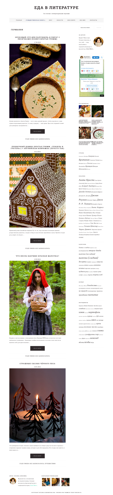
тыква (80, 338)
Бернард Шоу (99, 186)
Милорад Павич (99, 210)
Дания (101, 160)
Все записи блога (42, 139)
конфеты (91, 265)
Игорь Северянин (87, 207)
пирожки (87, 268)
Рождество (92, 285)
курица (89, 316)
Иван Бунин (81, 207)
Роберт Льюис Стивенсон (92, 220)
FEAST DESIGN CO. (76, 492)
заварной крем (98, 308)
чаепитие (93, 294)
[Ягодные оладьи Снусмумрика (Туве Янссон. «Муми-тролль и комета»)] (65, 482)
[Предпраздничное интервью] (46, 482)
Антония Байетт (91, 183)
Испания (81, 163)
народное (97, 234)
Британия (84, 159)
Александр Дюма (83, 183)
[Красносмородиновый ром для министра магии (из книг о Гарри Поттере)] (85, 133)
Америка (91, 156)
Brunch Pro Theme (62, 492)
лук (97, 316)
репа (86, 331)
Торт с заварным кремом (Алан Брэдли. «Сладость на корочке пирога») (97, 122)
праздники (83, 295)
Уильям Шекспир (91, 226)
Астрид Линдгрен (89, 186)
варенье (92, 247)
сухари (81, 275)
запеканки (81, 265)
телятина (101, 334)
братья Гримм (89, 234)
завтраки (94, 262)
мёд (97, 320)
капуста (86, 312)
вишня (100, 305)
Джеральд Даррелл (96, 192)
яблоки (81, 342)
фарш (83, 338)
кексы (86, 265)
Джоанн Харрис (92, 200)
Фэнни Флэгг (100, 226)
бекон (86, 306)
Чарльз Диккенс (85, 229)
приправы (93, 268)
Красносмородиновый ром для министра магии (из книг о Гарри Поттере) (86, 143)
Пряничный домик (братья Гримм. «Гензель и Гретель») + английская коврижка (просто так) (37, 147)
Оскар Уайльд (82, 215)
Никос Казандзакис (85, 213)
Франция (88, 166)
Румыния (94, 163)
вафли (95, 247)
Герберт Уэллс (98, 188)
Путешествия (50, 463)
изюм (81, 312)
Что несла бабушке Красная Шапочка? (37, 256)
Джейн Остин (85, 191)
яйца (92, 342)
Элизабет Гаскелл (82, 232)
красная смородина (83, 316)
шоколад (94, 338)
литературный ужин (97, 288)
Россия (89, 163)
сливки (100, 330)
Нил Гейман (96, 213)
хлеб (100, 275)
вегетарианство (84, 251)
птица (97, 268)
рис (88, 331)
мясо (93, 319)
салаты (91, 271)
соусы (95, 271)
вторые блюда (95, 250)
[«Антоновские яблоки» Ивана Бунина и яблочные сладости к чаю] (85, 111)
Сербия (98, 163)
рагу (87, 271)
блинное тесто (93, 306)
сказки (81, 237)
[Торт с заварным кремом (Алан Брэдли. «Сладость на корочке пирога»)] (98, 111)
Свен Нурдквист (86, 223)
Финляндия (82, 166)
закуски (100, 262)
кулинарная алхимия (84, 288)
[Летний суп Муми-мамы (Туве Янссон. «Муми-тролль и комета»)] (98, 133)
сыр (97, 334)
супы (99, 271)
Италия (85, 163)
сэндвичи (85, 275)
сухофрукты (90, 334)
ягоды (87, 342)
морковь (88, 320)
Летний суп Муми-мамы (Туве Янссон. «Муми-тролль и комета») (98, 143)
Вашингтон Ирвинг (91, 188)
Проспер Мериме (94, 218)
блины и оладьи (84, 247)
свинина (94, 331)
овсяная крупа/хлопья (84, 323)
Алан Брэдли (98, 180)
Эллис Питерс (90, 232)
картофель (94, 312)
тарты (90, 275)
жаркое (89, 262)
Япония (88, 169)
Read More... (90, 49)
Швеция (95, 166)
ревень (83, 331)
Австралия (81, 156)
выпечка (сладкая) (88, 257)
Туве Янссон (94, 223)
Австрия (86, 156)
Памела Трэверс (91, 215)
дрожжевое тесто (90, 308)
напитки (97, 265)
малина (101, 316)
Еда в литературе (56, 7)
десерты (82, 261)
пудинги (82, 271)
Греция (97, 160)
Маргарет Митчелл (84, 210)
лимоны (94, 316)
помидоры (100, 327)
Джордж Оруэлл (97, 204)
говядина (82, 308)
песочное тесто (90, 327)
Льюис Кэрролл (97, 207)
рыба (91, 331)
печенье (82, 268)
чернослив (88, 338)
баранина (81, 305)
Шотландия (83, 169)
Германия (92, 160)
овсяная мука (93, 323)
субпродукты (81, 334)
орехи (98, 323)
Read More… (34, 485)
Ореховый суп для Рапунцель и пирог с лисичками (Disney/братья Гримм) (37, 38)
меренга (80, 320)
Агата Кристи (87, 179)
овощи (101, 320)
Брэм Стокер (83, 189)
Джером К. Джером (85, 196)
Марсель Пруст (92, 210)
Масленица (81, 285)
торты (96, 275)
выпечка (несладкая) (87, 254)
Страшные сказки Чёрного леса (37, 364)
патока (81, 327)
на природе (83, 291)
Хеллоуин (99, 285)
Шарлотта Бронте (97, 229)
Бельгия (97, 156)
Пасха (85, 285)
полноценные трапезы (95, 291)
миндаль (84, 320)
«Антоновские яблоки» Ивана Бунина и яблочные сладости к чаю (85, 122)
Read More (37, 131)
